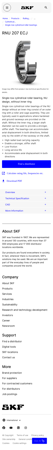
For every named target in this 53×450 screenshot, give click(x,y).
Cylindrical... (10, 21)
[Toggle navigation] (7, 7)
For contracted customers (17, 383)
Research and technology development (24, 309)
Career (6, 320)
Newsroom (8, 325)
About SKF (8, 283)
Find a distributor (26, 163)
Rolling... (26, 18)
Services (7, 293)
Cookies (5, 443)
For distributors (11, 388)
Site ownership (8, 439)
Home (5, 18)
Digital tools (9, 346)
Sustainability (9, 304)
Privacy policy (37, 435)
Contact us (8, 357)
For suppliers (9, 378)
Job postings (9, 394)
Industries (7, 299)
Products (15, 18)
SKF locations (10, 352)
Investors (7, 315)
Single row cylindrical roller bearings (21, 25)
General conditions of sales (30, 439)
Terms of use (22, 435)
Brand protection (12, 372)
